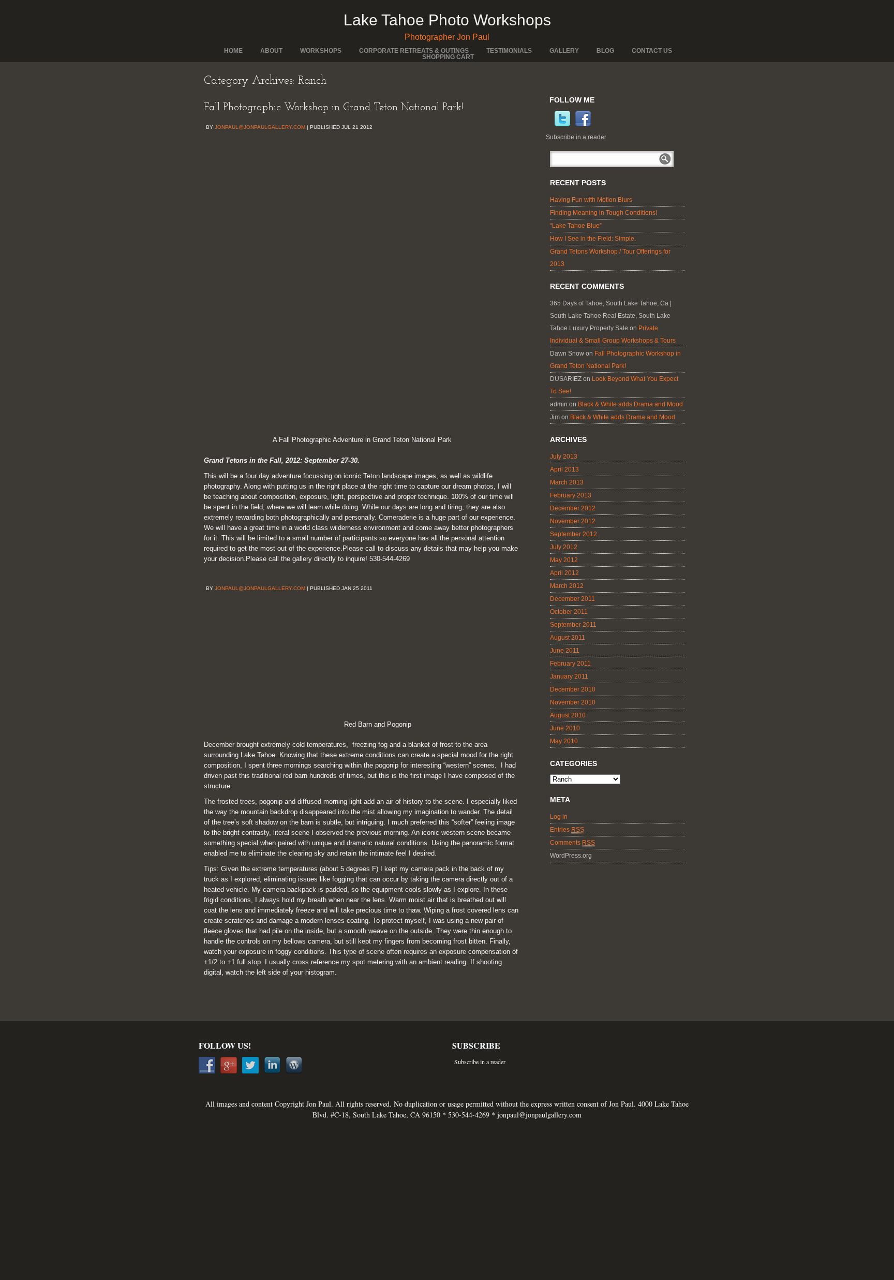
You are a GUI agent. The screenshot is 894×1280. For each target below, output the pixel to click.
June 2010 (565, 728)
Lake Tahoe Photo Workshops (447, 19)
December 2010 (572, 689)
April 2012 (564, 573)
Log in (559, 816)
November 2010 (572, 702)
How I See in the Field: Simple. (593, 238)
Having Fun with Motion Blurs (591, 199)
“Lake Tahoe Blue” (576, 225)
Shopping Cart (448, 57)
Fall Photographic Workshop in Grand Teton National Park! (334, 107)
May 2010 (564, 741)
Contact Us (652, 50)
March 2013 (567, 482)
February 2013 (570, 495)
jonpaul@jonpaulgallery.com (260, 127)
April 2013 (564, 469)
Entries (567, 829)
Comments (572, 842)
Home (233, 50)
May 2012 (564, 560)
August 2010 (568, 715)
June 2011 (564, 650)
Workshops (320, 50)
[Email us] (551, 125)
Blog (605, 50)
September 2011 (573, 624)
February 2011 (570, 663)
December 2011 (572, 598)
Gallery (564, 50)
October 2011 (569, 611)
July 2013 (563, 456)
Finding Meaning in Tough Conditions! (603, 212)
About (271, 50)
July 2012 (563, 547)
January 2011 (569, 676)
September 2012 (573, 534)
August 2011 (567, 637)
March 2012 (567, 586)
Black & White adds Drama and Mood (630, 404)
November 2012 (572, 521)
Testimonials (509, 50)
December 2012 (572, 508)
